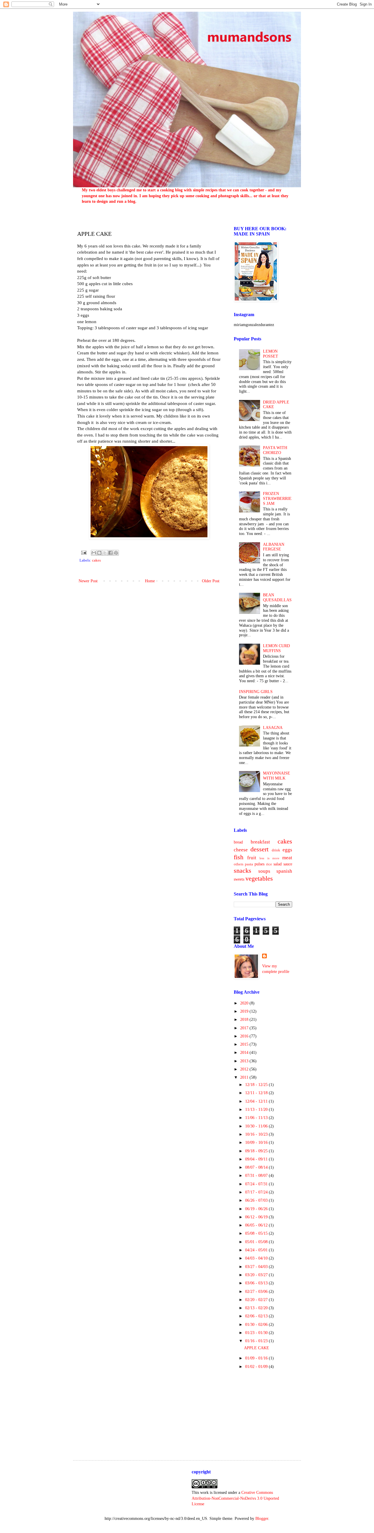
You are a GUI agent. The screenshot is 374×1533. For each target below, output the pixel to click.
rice (269, 864)
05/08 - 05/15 (257, 1233)
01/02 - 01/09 (257, 1366)
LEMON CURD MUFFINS (276, 648)
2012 (245, 1069)
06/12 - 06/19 (257, 1217)
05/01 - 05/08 (257, 1242)
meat (287, 857)
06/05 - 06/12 (257, 1225)
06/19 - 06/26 (257, 1209)
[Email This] (94, 553)
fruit (251, 857)
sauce (287, 864)
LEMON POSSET (270, 353)
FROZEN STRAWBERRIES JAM (277, 498)
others (238, 864)
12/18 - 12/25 (257, 1084)
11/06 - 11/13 (257, 1117)
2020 (245, 1003)
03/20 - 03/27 (257, 1275)
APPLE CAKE (256, 1348)
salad (277, 864)
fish (238, 857)
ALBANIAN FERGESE (273, 547)
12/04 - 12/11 (257, 1101)
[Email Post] (83, 552)
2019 (245, 1011)
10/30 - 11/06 (257, 1126)
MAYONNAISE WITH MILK (276, 775)
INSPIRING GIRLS (256, 692)
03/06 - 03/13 (257, 1283)
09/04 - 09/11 (257, 1159)
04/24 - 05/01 (257, 1250)
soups (264, 871)
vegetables (259, 878)
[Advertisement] (263, 1410)
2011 (245, 1077)
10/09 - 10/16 (257, 1142)
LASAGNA (273, 727)
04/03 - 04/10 (257, 1258)
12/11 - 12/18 (257, 1093)
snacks (242, 870)
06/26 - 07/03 (257, 1200)
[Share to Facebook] (110, 553)
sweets (239, 879)
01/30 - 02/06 (257, 1324)
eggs (287, 850)
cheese (241, 850)
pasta (249, 864)
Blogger (261, 1518)
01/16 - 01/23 (257, 1341)
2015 (245, 1044)
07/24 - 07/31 (257, 1184)
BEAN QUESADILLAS (277, 597)
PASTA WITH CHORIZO (275, 450)
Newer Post (88, 581)
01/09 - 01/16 (257, 1358)
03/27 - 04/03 (257, 1266)
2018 (245, 1019)
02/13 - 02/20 (257, 1308)
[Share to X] (105, 553)
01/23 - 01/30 (257, 1333)
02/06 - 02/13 (257, 1316)
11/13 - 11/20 (257, 1109)
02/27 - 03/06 (257, 1291)
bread (238, 842)
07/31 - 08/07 (257, 1175)
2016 (245, 1036)
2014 (245, 1052)
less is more (269, 858)
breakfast (260, 842)
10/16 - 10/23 (257, 1134)
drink (276, 850)
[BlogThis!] (99, 553)
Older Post (210, 581)
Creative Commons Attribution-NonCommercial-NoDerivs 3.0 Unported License (235, 1498)
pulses (259, 864)
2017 (245, 1028)
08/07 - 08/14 (257, 1167)
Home (150, 581)
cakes (96, 560)
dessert (259, 849)
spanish (284, 871)
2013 (245, 1061)
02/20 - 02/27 (257, 1300)
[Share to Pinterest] (116, 553)
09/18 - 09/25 (257, 1151)
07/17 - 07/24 (257, 1192)
